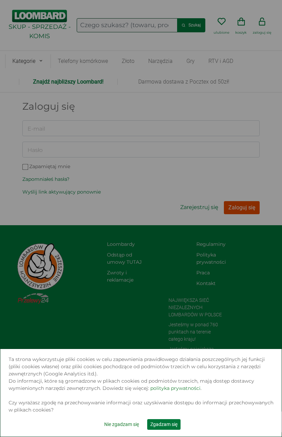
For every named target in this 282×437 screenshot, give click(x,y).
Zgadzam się (163, 424)
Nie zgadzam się (121, 424)
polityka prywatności (175, 388)
